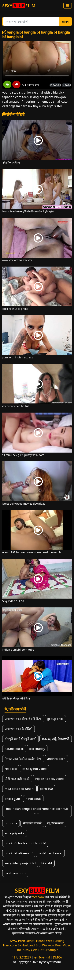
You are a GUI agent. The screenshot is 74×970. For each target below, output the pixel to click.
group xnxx (55, 719)
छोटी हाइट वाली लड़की (17, 779)
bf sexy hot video (34, 769)
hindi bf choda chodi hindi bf (25, 843)
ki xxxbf (46, 863)
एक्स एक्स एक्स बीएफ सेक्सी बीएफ (23, 719)
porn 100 (46, 789)
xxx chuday (37, 749)
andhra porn (56, 759)
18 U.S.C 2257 (21, 957)
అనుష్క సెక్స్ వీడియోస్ (55, 739)
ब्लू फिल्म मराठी (55, 823)
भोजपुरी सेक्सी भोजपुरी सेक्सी (20, 739)
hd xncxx (11, 823)
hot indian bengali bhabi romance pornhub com (37, 811)
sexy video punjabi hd (20, 863)
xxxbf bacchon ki (50, 853)
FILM (18, 5)
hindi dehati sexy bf (19, 853)
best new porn (15, 873)
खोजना (65, 21)
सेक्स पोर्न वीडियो (32, 823)
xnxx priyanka (14, 833)
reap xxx (11, 769)
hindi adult (33, 799)
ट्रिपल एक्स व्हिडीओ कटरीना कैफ (23, 759)
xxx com (38, 897)
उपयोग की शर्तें (42, 957)
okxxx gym (12, 799)
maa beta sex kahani (19, 789)
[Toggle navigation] (67, 5)
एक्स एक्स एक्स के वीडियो (18, 729)
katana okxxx (14, 749)
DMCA (57, 957)
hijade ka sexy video (49, 779)
